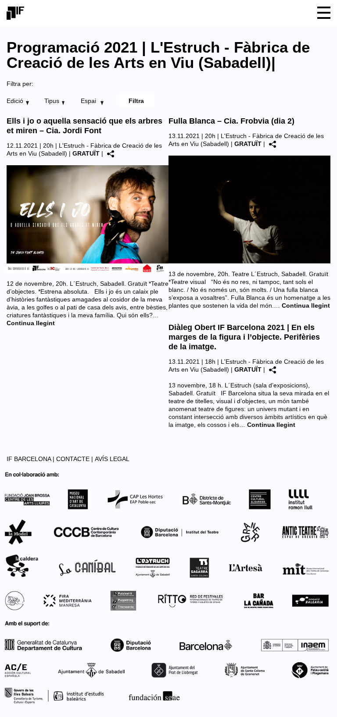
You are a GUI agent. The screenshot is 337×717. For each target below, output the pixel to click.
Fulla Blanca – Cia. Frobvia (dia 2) (231, 121)
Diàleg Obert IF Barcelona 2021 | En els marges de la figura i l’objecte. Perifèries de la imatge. (244, 337)
